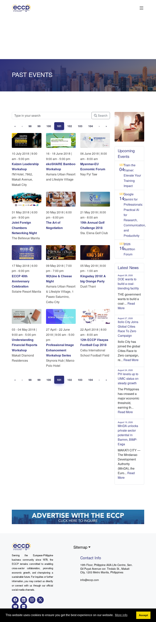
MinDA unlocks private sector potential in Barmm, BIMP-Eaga (128, 435)
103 (80, 126)
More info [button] (121, 615)
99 (39, 126)
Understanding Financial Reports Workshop (24, 345)
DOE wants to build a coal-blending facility (128, 283)
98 (30, 126)
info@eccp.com (89, 580)
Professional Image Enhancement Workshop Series (60, 350)
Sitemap (80, 547)
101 (59, 126)
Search (102, 115)
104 (90, 126)
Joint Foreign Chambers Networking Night (24, 227)
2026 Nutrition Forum (129, 249)
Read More (130, 360)
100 (48, 126)
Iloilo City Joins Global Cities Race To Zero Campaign (128, 329)
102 (69, 126)
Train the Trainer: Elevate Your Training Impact (132, 175)
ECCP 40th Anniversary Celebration (20, 281)
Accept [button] (143, 615)
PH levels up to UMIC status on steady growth (128, 378)
